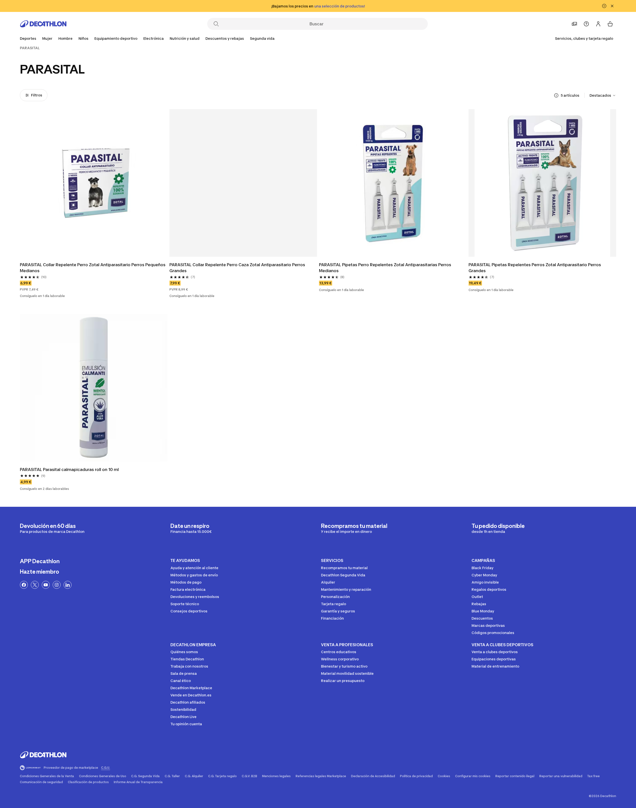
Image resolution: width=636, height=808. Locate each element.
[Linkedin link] (68, 585)
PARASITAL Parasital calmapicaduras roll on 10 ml (69, 469)
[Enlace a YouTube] (46, 585)
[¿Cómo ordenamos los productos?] (556, 95)
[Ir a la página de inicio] (43, 23)
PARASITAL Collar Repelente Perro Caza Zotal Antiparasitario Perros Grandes (237, 267)
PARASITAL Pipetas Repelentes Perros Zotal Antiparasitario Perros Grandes (535, 267)
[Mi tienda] (574, 24)
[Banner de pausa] (604, 6)
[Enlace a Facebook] (24, 585)
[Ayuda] (586, 24)
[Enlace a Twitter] (35, 585)
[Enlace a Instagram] (57, 585)
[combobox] (603, 95)
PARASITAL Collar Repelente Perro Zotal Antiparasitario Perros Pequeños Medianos (93, 267)
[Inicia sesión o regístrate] (598, 24)
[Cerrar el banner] (612, 6)
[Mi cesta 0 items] (610, 24)
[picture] (93, 183)
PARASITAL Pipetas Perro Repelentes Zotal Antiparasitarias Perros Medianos (385, 267)
